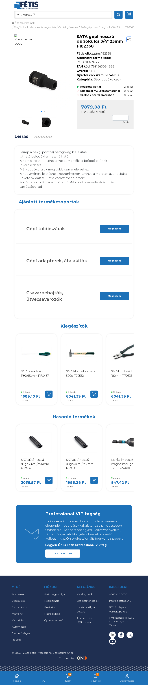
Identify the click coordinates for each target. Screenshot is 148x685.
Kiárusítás (17, 620)
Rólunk (16, 639)
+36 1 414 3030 (118, 594)
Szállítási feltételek (88, 600)
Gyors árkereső (53, 620)
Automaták (19, 626)
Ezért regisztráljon (55, 594)
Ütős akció (18, 600)
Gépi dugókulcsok (68, 27)
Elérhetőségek (21, 633)
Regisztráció (52, 600)
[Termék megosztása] (129, 39)
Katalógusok (85, 594)
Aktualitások (19, 607)
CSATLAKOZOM (62, 553)
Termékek (18, 594)
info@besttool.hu (120, 600)
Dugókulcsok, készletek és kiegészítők (35, 27)
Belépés (49, 607)
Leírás (21, 136)
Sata (86, 71)
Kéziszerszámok (25, 23)
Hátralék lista (52, 613)
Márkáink (17, 613)
